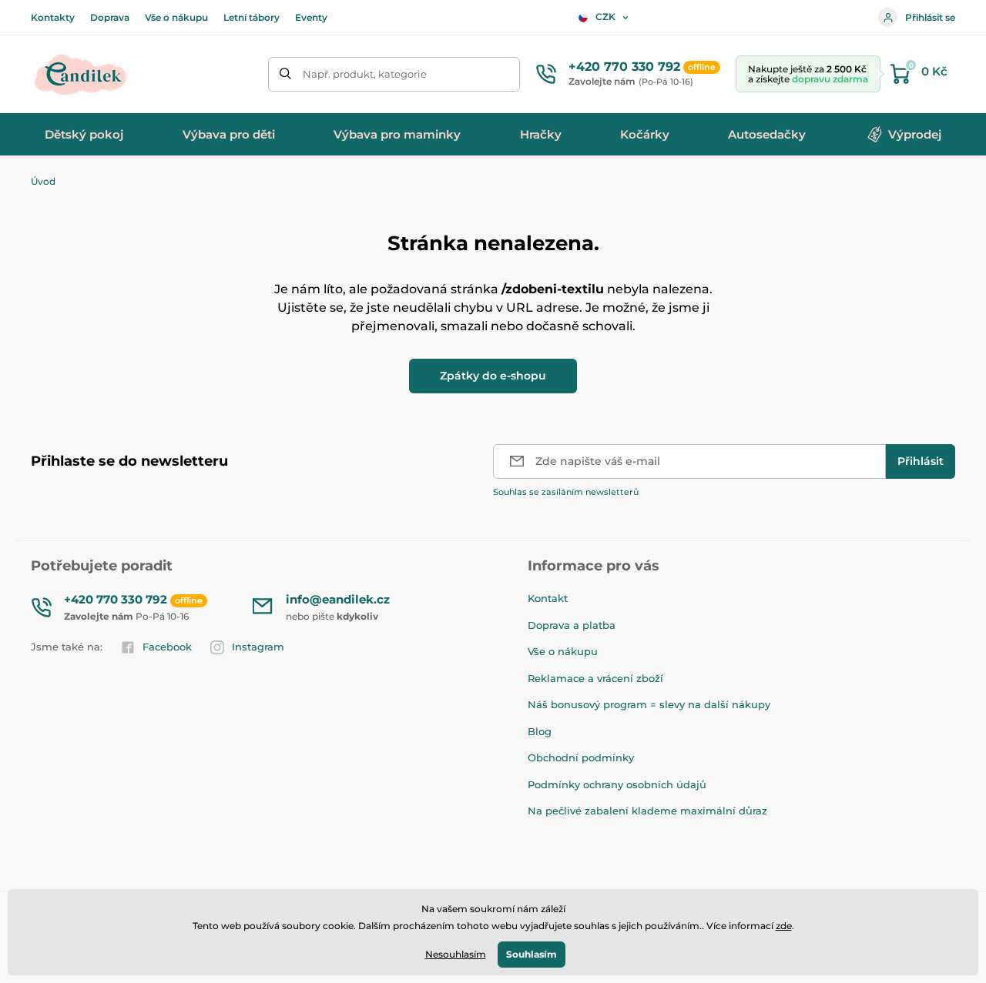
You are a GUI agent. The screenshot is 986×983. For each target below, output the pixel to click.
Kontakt (548, 598)
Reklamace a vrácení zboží (595, 678)
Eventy (311, 17)
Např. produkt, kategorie (365, 74)
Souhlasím (531, 954)
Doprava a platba (571, 625)
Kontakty (53, 17)
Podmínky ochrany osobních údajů (617, 784)
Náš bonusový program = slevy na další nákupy (649, 704)
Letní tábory (251, 17)
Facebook (167, 646)
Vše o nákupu (176, 17)
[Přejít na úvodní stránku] (81, 74)
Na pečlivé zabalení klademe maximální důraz (647, 810)
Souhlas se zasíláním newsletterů (566, 491)
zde (784, 925)
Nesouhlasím (455, 954)
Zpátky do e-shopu (493, 376)
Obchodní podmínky (581, 757)
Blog (540, 731)
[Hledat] (285, 74)
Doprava (109, 17)
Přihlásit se (930, 17)
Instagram (258, 646)
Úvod (43, 181)
